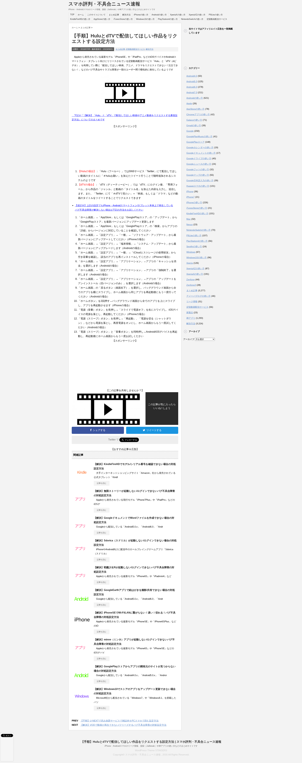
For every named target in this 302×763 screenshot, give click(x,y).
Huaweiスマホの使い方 (197, 186)
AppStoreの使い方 (102, 19)
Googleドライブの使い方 (198, 158)
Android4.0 (191, 76)
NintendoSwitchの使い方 (192, 19)
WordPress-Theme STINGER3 (151, 750)
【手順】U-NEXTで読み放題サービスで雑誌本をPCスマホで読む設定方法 (119, 720)
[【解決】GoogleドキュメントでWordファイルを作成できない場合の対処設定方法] (82, 532)
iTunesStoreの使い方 (123, 19)
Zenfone (190, 279)
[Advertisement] (125, 147)
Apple (189, 103)
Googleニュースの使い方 (198, 164)
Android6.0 (191, 87)
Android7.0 (191, 92)
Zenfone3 (191, 285)
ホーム (81, 15)
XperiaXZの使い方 (197, 15)
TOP (72, 14)
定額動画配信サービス (217, 19)
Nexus (189, 224)
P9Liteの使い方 (216, 15)
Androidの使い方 (159, 15)
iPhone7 (190, 197)
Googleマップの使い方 (197, 175)
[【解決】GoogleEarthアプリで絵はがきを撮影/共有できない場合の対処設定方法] (82, 604)
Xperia (189, 263)
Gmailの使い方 (193, 125)
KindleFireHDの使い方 (80, 19)
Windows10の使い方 (145, 19)
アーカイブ (188, 339)
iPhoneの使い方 (141, 15)
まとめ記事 (114, 15)
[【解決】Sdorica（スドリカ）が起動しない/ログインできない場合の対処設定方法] (82, 554)
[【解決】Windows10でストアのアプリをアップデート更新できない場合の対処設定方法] (82, 703)
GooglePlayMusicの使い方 (199, 136)
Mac (188, 219)
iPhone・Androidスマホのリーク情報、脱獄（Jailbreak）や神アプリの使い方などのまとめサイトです (151, 746)
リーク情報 (191, 301)
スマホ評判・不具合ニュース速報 (104, 3)
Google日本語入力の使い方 (199, 180)
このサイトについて (96, 15)
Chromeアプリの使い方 (198, 114)
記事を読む (101, 483)
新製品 (189, 312)
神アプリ (190, 318)
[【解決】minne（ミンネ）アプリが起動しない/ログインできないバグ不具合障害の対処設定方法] (82, 653)
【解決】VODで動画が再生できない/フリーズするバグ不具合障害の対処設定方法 (123, 725)
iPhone (189, 191)
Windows (190, 252)
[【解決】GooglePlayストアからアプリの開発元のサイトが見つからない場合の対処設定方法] (82, 680)
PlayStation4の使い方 (168, 19)
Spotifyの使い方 (194, 246)
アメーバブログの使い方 (198, 296)
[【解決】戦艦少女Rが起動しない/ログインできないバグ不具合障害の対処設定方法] (82, 581)
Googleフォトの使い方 (197, 169)
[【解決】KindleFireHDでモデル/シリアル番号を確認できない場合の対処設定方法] (82, 478)
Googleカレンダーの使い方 (199, 147)
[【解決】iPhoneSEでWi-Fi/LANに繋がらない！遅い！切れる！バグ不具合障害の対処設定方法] (82, 626)
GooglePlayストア (195, 142)
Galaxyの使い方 (194, 120)
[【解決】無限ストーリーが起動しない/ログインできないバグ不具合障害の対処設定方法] (82, 505)
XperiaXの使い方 (177, 15)
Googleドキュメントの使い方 (201, 153)
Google (190, 131)
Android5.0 (191, 81)
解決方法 (126, 15)
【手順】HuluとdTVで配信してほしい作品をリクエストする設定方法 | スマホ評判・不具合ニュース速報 (151, 741)
